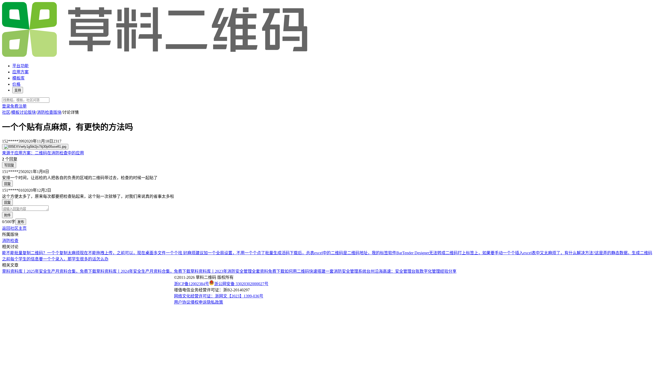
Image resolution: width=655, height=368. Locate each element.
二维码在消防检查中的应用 (43, 153)
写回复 (9, 165)
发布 (20, 222)
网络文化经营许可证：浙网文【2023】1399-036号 (218, 296)
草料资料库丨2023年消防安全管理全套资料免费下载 (237, 271)
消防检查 (10, 240)
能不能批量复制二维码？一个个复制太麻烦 (41, 253)
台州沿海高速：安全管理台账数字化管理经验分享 (411, 271)
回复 (7, 184)
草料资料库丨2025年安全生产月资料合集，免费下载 (49, 271)
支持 (17, 90)
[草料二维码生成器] (155, 56)
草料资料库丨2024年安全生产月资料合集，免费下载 (143, 271)
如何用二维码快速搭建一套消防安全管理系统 (325, 271)
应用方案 (20, 72)
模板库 (18, 78)
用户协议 (182, 302)
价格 (16, 84)
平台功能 (20, 66)
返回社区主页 (14, 228)
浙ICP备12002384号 (191, 284)
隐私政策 (215, 302)
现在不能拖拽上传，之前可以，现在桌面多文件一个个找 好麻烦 (137, 253)
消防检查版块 (49, 112)
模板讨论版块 (23, 112)
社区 (6, 112)
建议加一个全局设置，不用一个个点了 (230, 253)
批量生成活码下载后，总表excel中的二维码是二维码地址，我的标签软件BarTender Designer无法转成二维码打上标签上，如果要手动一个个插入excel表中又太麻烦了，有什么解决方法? (430, 253)
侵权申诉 (198, 302)
